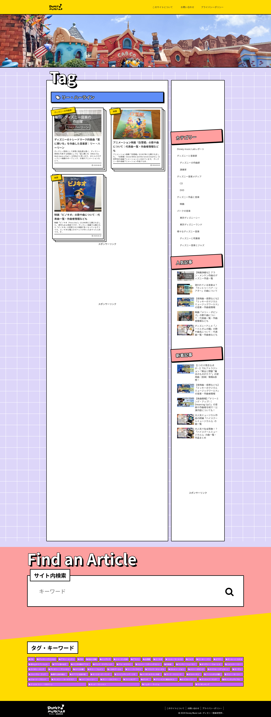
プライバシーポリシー (212, 708)
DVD (182, 190)
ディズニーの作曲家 (190, 162)
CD (181, 183)
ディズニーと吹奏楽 (190, 238)
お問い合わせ (193, 708)
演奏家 (183, 169)
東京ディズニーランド (191, 224)
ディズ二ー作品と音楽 (188, 197)
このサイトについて (175, 708)
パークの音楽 (184, 210)
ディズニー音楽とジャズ (192, 245)
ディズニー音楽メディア (189, 176)
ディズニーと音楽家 (187, 155)
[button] (229, 592)
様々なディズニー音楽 (188, 231)
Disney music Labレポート (190, 149)
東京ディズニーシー (190, 217)
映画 (182, 204)
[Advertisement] (107, 265)
